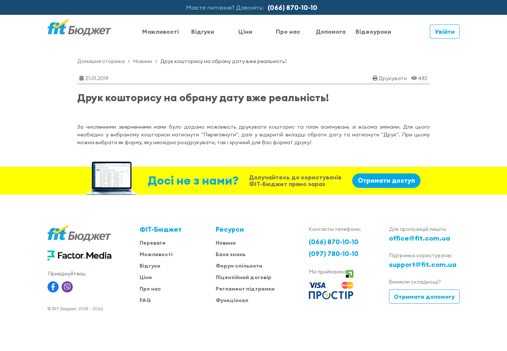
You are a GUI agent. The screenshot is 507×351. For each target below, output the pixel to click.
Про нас (288, 31)
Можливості (160, 31)
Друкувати (393, 78)
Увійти (445, 31)
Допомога (331, 31)
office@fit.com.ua (419, 238)
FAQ (145, 300)
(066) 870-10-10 (292, 7)
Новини (142, 61)
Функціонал (232, 300)
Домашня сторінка (101, 61)
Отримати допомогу (424, 296)
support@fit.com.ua (423, 264)
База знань (231, 254)
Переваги (153, 242)
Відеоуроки (373, 31)
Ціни (245, 31)
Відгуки (202, 31)
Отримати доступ (386, 180)
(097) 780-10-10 (334, 253)
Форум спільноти (239, 265)
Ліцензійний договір (243, 277)
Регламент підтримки (245, 288)
